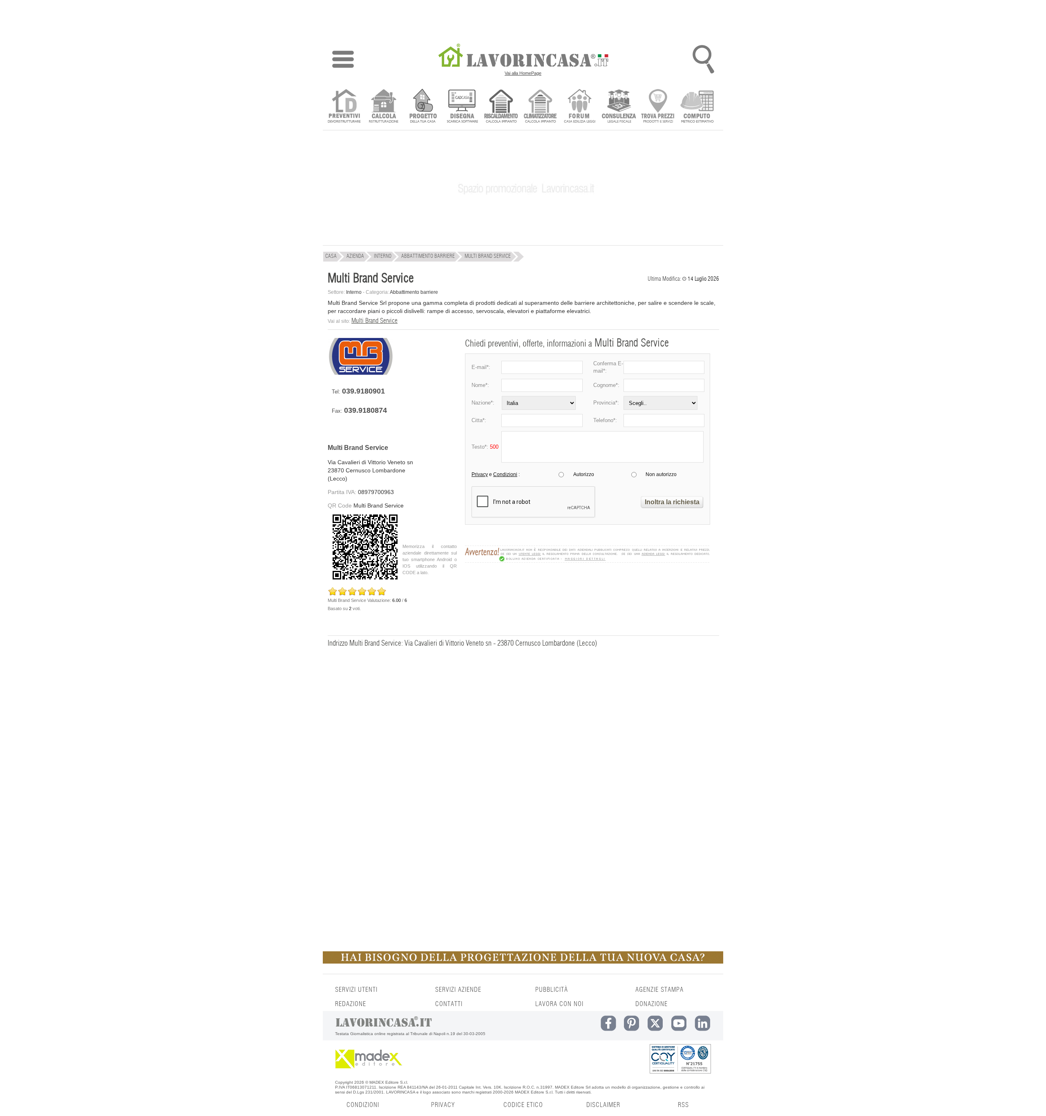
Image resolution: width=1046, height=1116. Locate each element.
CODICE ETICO (523, 1105)
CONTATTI (449, 1004)
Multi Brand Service (374, 321)
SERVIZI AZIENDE (458, 989)
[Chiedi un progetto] (422, 107)
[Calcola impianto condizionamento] (540, 107)
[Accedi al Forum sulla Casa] (579, 107)
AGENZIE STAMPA (659, 989)
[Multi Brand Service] (360, 372)
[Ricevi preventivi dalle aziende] (344, 107)
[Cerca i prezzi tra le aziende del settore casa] (658, 107)
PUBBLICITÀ (551, 989)
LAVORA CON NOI (559, 1004)
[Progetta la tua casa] (523, 962)
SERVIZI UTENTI (356, 989)
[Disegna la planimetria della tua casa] (462, 107)
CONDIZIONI (362, 1105)
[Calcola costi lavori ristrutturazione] (383, 107)
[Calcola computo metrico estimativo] (697, 107)
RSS (683, 1105)
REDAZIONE (350, 1004)
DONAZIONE (651, 1004)
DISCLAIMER (603, 1105)
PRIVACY (443, 1105)
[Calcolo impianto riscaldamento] (501, 107)
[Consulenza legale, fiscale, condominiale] (619, 107)
